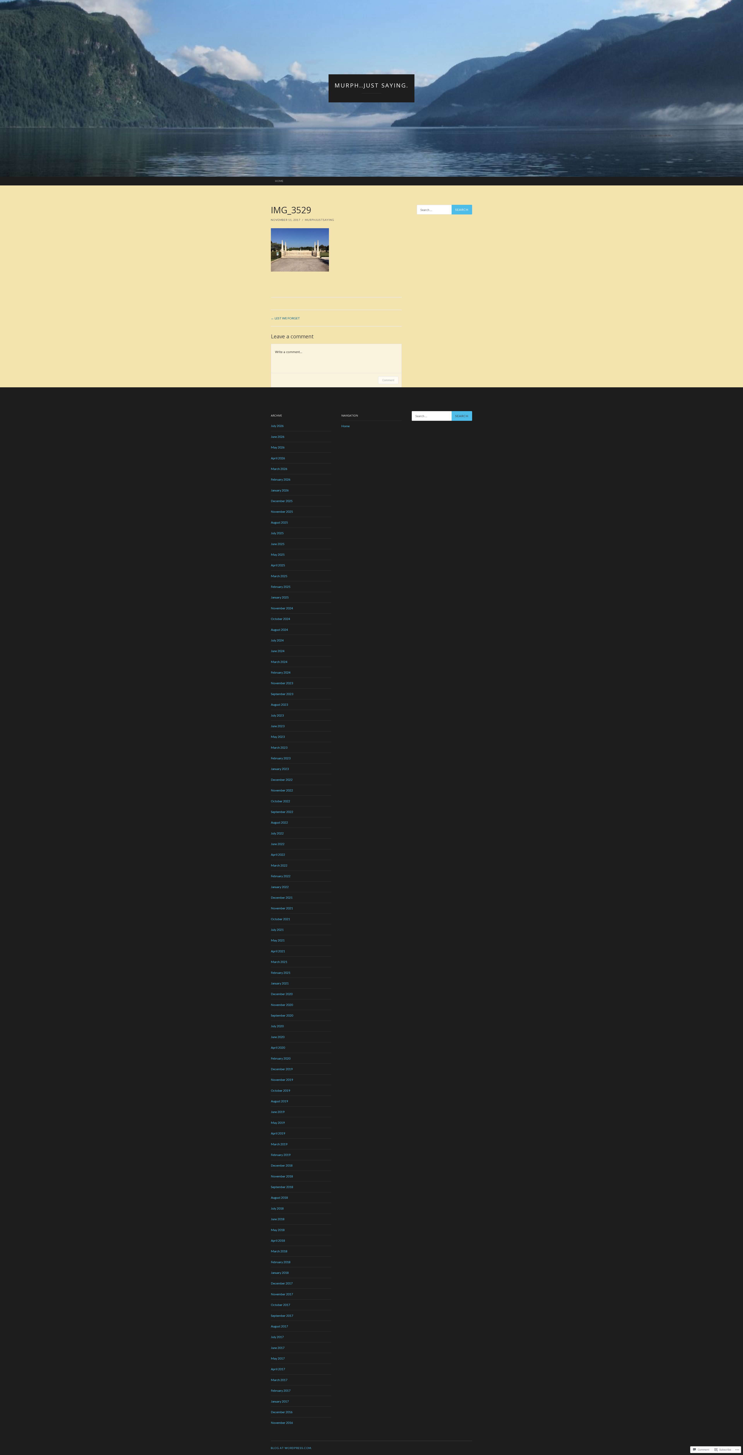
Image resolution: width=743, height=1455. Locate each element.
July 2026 (277, 426)
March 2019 (279, 1144)
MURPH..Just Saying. (371, 85)
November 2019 (282, 1079)
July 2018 (277, 1208)
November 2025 (282, 511)
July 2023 (277, 715)
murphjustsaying (319, 219)
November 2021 (282, 908)
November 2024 (282, 608)
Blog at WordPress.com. (291, 1448)
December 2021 (282, 897)
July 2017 (277, 1337)
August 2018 (279, 1197)
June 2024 (277, 651)
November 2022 (282, 790)
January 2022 (280, 887)
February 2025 (280, 586)
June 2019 (277, 1112)
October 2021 (280, 919)
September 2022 (282, 812)
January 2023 (280, 769)
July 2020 (277, 1026)
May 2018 (278, 1230)
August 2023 (279, 704)
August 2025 (279, 522)
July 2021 (277, 929)
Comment (388, 380)
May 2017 (278, 1358)
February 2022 (280, 876)
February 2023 (280, 758)
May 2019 (278, 1122)
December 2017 (282, 1283)
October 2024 (280, 619)
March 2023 (279, 747)
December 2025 (282, 501)
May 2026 (278, 447)
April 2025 (278, 565)
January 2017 (280, 1401)
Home (279, 181)
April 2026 (278, 458)
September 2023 (282, 694)
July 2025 (277, 533)
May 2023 (278, 736)
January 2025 (280, 597)
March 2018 (279, 1251)
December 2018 (282, 1165)
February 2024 (280, 672)
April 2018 (278, 1240)
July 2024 (277, 640)
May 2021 (278, 940)
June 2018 (277, 1219)
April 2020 (278, 1047)
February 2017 (280, 1390)
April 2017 (278, 1369)
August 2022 (279, 822)
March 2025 (279, 576)
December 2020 (282, 994)
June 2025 (277, 544)
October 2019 (280, 1090)
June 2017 (277, 1348)
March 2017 (279, 1380)
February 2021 (280, 972)
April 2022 (278, 854)
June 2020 (277, 1037)
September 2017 (282, 1315)
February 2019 (280, 1155)
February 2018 (280, 1262)
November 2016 (282, 1422)
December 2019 (282, 1069)
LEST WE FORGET (285, 318)
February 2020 (280, 1058)
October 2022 (280, 801)
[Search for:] (444, 209)
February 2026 (280, 479)
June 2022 (277, 844)
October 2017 (280, 1305)
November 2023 (282, 683)
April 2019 (278, 1133)
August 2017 (279, 1326)
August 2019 (279, 1101)
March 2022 (279, 865)
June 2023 (277, 726)
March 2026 (279, 469)
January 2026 (280, 490)
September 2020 (282, 1015)
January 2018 (280, 1272)
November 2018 (282, 1176)
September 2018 (282, 1187)
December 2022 (282, 779)
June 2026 (277, 436)
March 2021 (279, 962)
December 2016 (282, 1412)
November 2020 (282, 1005)
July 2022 (277, 833)
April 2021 (278, 951)
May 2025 (278, 554)
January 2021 (280, 983)
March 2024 (279, 662)
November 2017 (282, 1294)
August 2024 (279, 629)
